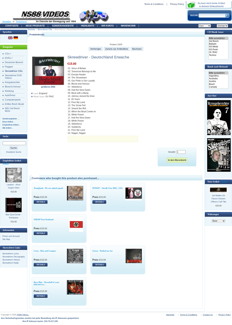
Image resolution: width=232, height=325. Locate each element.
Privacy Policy (177, 4)
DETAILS (41, 202)
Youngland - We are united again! (48, 188)
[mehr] (6, 163)
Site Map (6, 239)
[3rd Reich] (218, 41)
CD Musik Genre (215, 32)
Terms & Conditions (153, 4)
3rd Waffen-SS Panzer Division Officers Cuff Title (218, 198)
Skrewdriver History (11, 260)
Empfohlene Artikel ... (11, 125)
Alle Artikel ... (7, 128)
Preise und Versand (11, 236)
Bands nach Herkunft (218, 66)
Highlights (87, 25)
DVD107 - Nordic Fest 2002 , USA (107, 188)
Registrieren (21, 21)
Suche (5, 136)
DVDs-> (9, 58)
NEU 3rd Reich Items (12, 109)
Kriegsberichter (12, 82)
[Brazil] (218, 84)
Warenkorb (128, 25)
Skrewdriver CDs (45, 29)
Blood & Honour (13, 86)
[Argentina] (218, 76)
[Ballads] (218, 44)
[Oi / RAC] (218, 52)
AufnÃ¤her (10, 95)
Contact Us (208, 315)
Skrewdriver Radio (10, 263)
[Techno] (218, 55)
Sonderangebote (63, 25)
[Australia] (218, 78)
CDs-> (8, 53)
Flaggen (9, 66)
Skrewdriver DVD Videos (13, 76)
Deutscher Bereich (14, 62)
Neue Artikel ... (8, 122)
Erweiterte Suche (13, 152)
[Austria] (218, 81)
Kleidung (9, 91)
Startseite (11, 25)
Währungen (213, 214)
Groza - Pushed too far (102, 251)
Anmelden (6, 21)
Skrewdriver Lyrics (10, 253)
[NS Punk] (218, 49)
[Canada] (218, 87)
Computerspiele (13, 99)
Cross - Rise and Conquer (45, 251)
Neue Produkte (35, 25)
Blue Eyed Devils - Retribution (14, 216)
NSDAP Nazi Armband (43, 219)
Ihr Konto (108, 25)
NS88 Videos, (23, 315)
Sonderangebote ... (10, 119)
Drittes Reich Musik (14, 104)
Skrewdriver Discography (13, 257)
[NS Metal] (218, 46)
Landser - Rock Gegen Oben (13, 186)
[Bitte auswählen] (218, 38)
